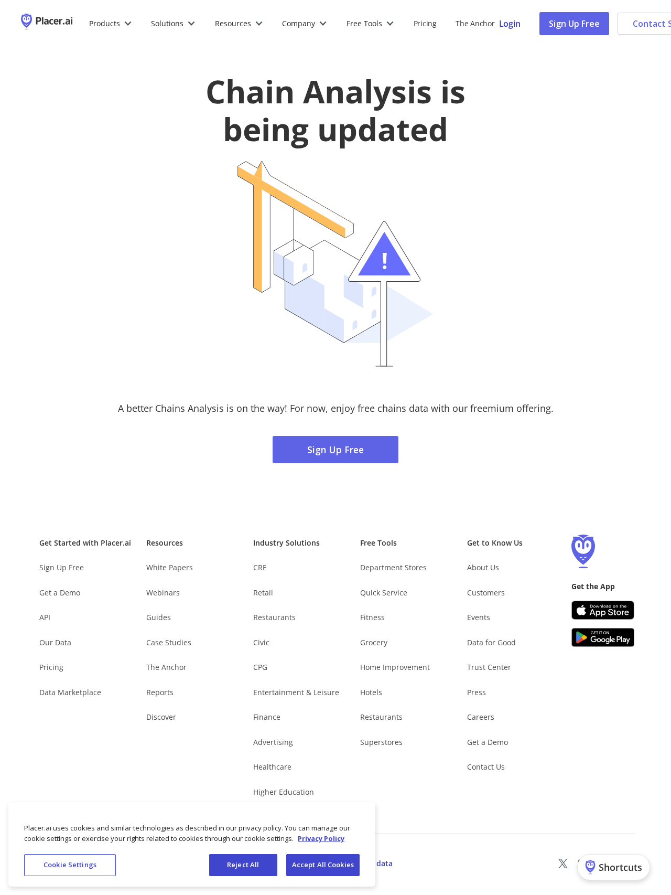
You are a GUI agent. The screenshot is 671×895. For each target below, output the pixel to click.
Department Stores (393, 567)
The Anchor (166, 667)
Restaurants (274, 617)
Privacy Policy (321, 838)
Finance (266, 717)
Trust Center (489, 667)
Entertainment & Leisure (296, 692)
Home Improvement (395, 667)
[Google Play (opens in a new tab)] (602, 637)
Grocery (373, 642)
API (44, 617)
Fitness (372, 617)
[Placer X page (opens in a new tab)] (563, 863)
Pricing (425, 23)
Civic (261, 642)
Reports (160, 692)
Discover (161, 717)
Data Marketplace (70, 692)
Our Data (55, 642)
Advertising (273, 742)
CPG (260, 667)
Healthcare (272, 767)
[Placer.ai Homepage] (46, 23)
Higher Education (283, 792)
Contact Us (486, 767)
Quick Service (383, 593)
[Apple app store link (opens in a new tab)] (602, 610)
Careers (480, 717)
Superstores (381, 742)
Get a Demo (59, 593)
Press (476, 692)
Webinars (163, 593)
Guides (158, 617)
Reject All (243, 864)
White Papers (169, 567)
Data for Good (491, 642)
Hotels (371, 692)
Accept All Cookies (323, 864)
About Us (483, 567)
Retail (263, 593)
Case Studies (168, 642)
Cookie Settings (70, 864)
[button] (111, 24)
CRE (260, 567)
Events (478, 617)
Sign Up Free (574, 23)
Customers (486, 593)
